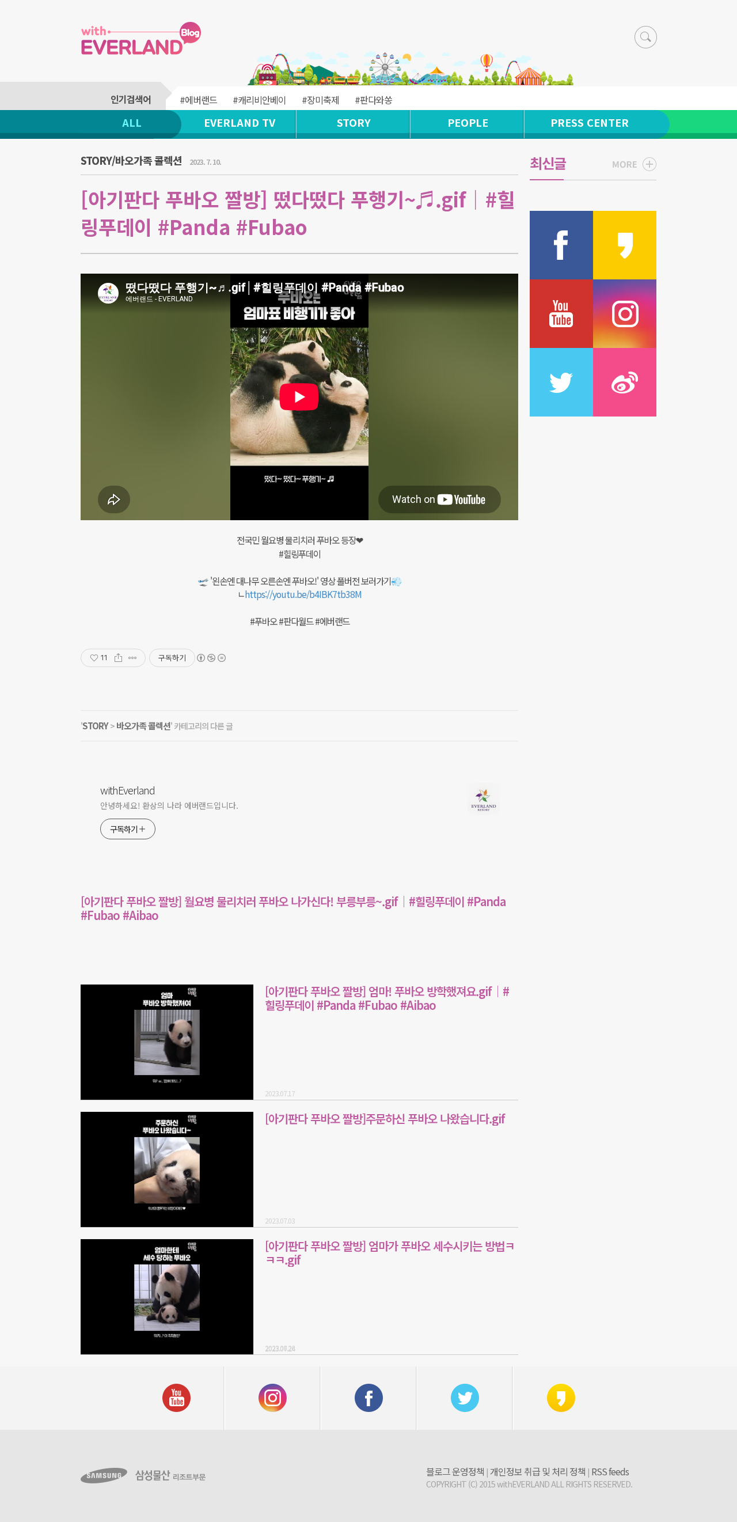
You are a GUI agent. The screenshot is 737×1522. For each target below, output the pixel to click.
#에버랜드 (198, 100)
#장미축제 (320, 100)
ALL (132, 122)
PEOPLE (467, 122)
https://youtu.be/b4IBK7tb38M (303, 594)
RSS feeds (610, 1471)
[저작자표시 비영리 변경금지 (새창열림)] (210, 657)
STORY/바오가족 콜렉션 (131, 160)
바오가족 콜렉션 (143, 726)
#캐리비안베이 (259, 100)
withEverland (127, 790)
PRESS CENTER (589, 122)
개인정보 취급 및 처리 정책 (538, 1471)
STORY (354, 122)
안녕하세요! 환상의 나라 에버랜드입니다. (169, 805)
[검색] (646, 37)
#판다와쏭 (373, 100)
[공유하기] (118, 658)
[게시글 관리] (133, 658)
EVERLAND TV (239, 122)
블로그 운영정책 (455, 1471)
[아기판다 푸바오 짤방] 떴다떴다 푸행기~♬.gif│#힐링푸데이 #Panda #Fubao (298, 213)
